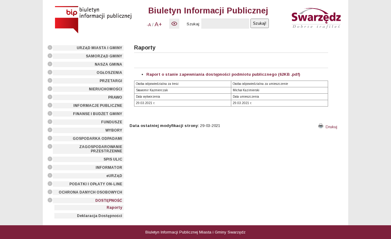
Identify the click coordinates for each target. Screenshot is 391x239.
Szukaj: (193, 24)
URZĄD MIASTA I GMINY (99, 48)
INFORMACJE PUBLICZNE (97, 105)
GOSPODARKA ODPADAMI (97, 138)
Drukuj (330, 127)
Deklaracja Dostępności (99, 216)
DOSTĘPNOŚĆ (108, 200)
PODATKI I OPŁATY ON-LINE (95, 184)
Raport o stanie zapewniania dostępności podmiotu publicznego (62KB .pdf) (223, 74)
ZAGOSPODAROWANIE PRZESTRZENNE (100, 149)
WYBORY (113, 130)
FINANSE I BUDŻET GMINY (97, 114)
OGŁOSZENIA (109, 73)
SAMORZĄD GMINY (104, 56)
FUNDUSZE (111, 122)
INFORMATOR (109, 167)
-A (149, 24)
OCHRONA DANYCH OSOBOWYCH (90, 192)
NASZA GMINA (108, 64)
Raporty (114, 207)
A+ (158, 24)
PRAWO (115, 97)
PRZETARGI (111, 81)
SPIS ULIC (113, 159)
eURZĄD (114, 176)
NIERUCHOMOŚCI (105, 89)
